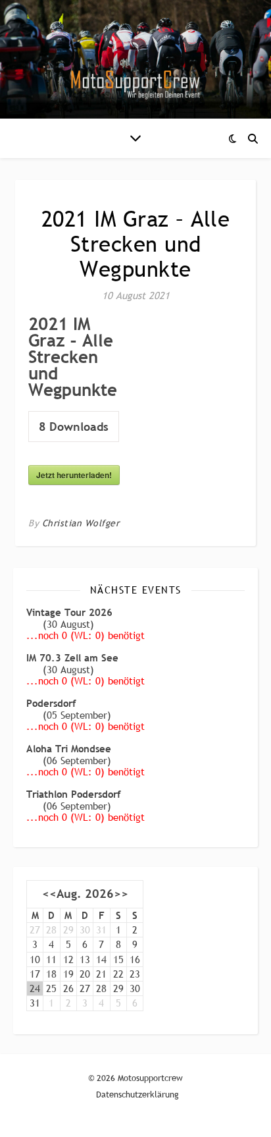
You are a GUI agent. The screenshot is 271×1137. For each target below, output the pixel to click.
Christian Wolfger (81, 523)
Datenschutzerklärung (137, 1094)
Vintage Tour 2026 (69, 612)
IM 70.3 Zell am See (72, 657)
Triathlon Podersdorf (73, 793)
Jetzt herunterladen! (74, 475)
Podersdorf (51, 702)
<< (49, 894)
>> (121, 894)
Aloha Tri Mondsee (68, 748)
